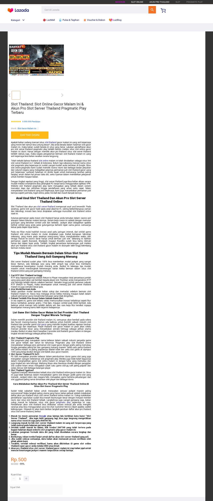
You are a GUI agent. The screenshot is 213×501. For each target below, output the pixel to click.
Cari (152, 9)
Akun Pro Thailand (159, 2)
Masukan (120, 2)
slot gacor (41, 324)
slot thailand (50, 142)
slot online (43, 161)
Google (42, 416)
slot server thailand (46, 206)
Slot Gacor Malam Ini (26, 128)
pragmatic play (63, 402)
